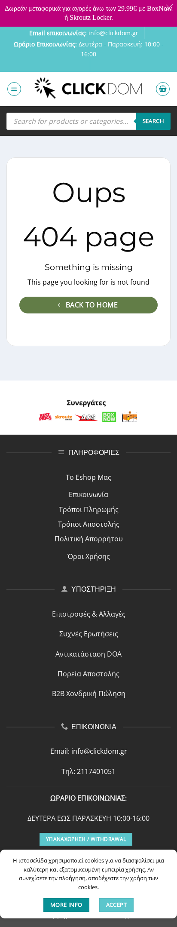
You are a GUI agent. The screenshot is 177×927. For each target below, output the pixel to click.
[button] (14, 89)
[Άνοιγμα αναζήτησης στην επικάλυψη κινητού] (88, 121)
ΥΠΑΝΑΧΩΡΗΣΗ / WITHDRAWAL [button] (86, 839)
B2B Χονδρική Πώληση (88, 693)
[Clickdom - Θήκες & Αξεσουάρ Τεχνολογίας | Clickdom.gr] (88, 89)
